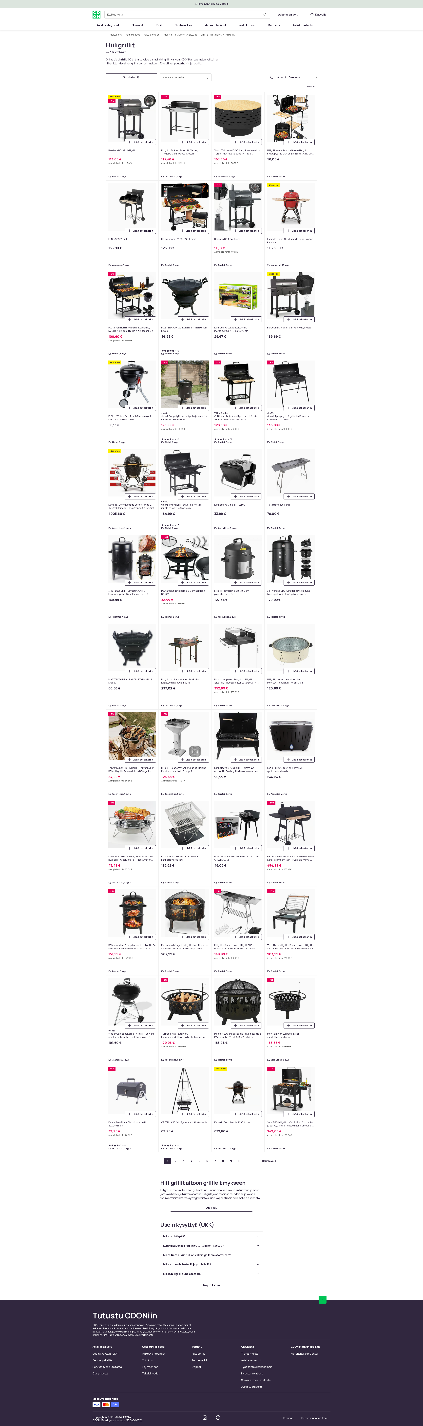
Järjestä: (281, 77)
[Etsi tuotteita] (265, 15)
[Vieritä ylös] (323, 1300)
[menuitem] (108, 25)
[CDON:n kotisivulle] (96, 15)
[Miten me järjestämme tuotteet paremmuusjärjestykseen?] (272, 77)
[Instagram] (205, 1418)
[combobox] (187, 15)
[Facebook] (218, 1418)
